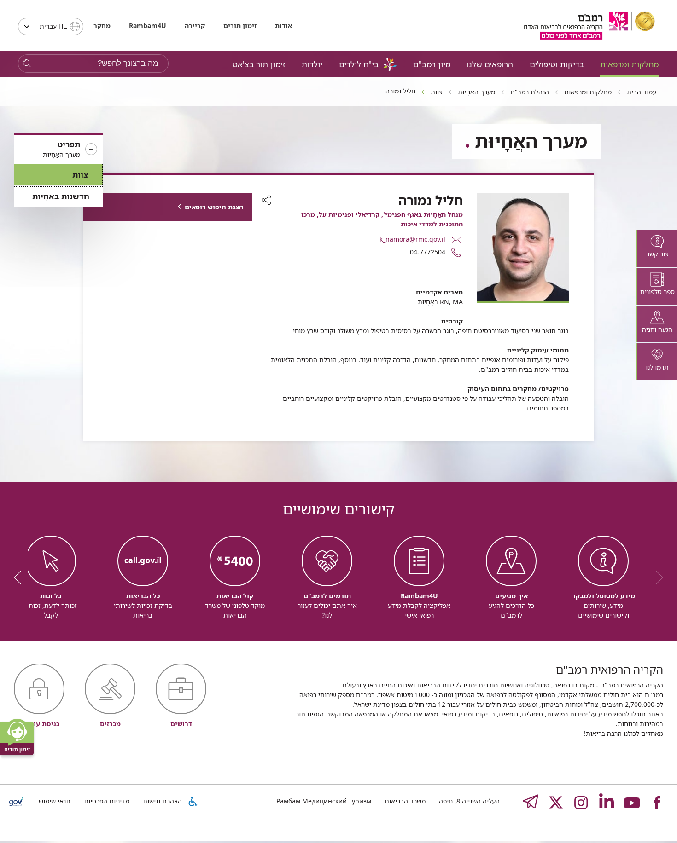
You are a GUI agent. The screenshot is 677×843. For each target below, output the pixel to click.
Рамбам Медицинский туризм (323, 801)
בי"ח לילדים (359, 63)
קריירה (195, 25)
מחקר (102, 25)
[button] (58, 149)
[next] (20, 577)
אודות (283, 25)
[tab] (656, 248)
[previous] (656, 577)
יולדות (312, 63)
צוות (80, 174)
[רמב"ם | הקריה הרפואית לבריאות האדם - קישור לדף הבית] (589, 25)
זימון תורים (240, 25)
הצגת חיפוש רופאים (214, 206)
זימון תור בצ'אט (259, 63)
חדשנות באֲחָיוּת (60, 196)
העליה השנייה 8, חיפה (468, 801)
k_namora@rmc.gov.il (412, 239)
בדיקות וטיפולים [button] (557, 63)
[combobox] (50, 26)
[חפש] (27, 63)
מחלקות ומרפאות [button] (629, 63)
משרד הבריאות (404, 801)
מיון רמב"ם (431, 63)
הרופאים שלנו (490, 63)
